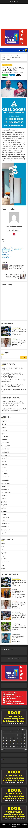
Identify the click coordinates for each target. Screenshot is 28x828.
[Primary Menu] (1, 50)
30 (21, 747)
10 (24, 738)
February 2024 (5, 514)
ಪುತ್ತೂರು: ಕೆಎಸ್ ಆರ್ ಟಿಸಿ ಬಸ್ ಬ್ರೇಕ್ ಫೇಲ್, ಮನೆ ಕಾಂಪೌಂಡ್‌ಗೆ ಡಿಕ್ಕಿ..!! (19, 331)
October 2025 (5, 452)
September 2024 (5, 492)
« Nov (2, 749)
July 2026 (3, 424)
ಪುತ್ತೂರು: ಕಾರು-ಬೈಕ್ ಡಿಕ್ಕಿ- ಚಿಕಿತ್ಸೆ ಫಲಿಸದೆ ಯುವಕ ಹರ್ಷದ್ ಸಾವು (19, 626)
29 (17, 747)
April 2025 (4, 471)
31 (24, 747)
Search (5, 353)
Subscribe (26, 50)
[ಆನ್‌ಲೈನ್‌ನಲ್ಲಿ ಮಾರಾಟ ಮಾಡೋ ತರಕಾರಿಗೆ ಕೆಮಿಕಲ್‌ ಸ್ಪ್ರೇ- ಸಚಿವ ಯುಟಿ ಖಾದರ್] (6, 342)
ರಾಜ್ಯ (18, 339)
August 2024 (4, 495)
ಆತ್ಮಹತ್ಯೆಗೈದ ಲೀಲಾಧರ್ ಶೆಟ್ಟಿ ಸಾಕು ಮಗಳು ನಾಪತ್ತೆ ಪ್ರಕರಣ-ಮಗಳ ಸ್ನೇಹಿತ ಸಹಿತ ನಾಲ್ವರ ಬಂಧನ (7, 250)
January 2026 (5, 443)
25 (3, 747)
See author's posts (14, 230)
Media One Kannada (7, 72)
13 (10, 741)
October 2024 (5, 489)
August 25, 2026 (17, 641)
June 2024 (4, 502)
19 (6, 744)
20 (10, 744)
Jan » (25, 749)
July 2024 (3, 498)
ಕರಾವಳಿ (3, 65)
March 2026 (4, 436)
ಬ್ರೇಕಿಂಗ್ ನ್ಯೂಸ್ (9, 65)
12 (6, 741)
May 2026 (4, 430)
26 (6, 747)
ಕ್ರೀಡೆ (2, 549)
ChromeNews (20, 824)
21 (14, 744)
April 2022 (4, 533)
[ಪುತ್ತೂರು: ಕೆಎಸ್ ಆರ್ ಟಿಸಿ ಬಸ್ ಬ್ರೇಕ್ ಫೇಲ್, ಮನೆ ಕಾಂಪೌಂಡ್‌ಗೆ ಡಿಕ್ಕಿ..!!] (6, 331)
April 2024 (4, 508)
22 (17, 744)
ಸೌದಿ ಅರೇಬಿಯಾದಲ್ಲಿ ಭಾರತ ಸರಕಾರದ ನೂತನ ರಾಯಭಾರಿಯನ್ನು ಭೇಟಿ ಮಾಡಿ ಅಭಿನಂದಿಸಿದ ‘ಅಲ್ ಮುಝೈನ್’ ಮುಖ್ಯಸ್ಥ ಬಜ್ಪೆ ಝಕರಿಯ (12, 374)
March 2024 (4, 511)
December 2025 (5, 446)
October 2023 (5, 526)
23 (21, 744)
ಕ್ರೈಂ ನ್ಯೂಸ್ (3, 552)
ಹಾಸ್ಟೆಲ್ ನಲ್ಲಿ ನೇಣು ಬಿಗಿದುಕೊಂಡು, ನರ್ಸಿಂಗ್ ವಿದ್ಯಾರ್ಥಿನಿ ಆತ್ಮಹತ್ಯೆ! (6, 256)
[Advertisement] (14, 17)
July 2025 (3, 461)
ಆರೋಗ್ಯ (3, 543)
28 (14, 747)
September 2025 (5, 455)
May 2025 (4, 467)
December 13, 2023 (18, 72)
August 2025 (4, 458)
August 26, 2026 (17, 334)
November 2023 (5, 523)
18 (3, 744)
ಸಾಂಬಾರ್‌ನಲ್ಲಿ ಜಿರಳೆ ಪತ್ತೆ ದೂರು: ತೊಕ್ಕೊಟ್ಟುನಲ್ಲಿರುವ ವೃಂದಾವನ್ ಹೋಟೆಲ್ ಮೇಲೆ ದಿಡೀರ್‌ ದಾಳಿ (19, 615)
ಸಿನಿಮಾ (3, 568)
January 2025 (5, 480)
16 (21, 741)
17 (24, 741)
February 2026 (5, 439)
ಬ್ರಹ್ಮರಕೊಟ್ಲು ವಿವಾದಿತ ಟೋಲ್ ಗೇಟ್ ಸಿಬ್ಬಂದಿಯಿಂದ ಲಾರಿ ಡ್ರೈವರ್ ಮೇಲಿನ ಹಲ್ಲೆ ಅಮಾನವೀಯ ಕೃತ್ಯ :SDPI (13, 403)
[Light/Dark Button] (20, 50)
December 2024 (5, 483)
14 (14, 741)
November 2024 (5, 486)
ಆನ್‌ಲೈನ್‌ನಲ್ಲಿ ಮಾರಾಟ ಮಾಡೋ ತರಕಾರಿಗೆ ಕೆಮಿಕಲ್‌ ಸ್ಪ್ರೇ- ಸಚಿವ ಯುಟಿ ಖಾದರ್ (19, 342)
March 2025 (4, 474)
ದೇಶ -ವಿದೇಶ (4, 559)
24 (24, 744)
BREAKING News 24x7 (7, 649)
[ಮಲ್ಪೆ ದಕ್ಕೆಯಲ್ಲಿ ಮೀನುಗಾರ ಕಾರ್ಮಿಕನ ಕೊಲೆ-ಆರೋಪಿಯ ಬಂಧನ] (6, 638)
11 (3, 741)
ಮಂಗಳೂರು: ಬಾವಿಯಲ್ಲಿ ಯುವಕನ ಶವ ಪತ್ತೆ (18, 248)
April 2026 (4, 433)
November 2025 (5, 449)
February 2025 (5, 477)
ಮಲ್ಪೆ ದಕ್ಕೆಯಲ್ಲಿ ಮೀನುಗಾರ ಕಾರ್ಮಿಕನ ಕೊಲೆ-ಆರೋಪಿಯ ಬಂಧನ (18, 637)
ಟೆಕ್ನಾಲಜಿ (3, 556)
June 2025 (4, 464)
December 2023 (5, 520)
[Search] (23, 50)
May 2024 (4, 505)
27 (10, 747)
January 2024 (5, 517)
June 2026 (4, 427)
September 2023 (5, 530)
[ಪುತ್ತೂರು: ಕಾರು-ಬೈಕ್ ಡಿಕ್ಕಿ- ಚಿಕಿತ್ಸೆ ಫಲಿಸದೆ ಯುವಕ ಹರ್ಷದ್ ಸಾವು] (6, 626)
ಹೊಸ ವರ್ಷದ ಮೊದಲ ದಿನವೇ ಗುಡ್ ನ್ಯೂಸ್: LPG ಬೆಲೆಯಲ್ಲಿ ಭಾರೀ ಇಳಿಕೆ (14, 409)
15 (17, 741)
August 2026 (4, 421)
